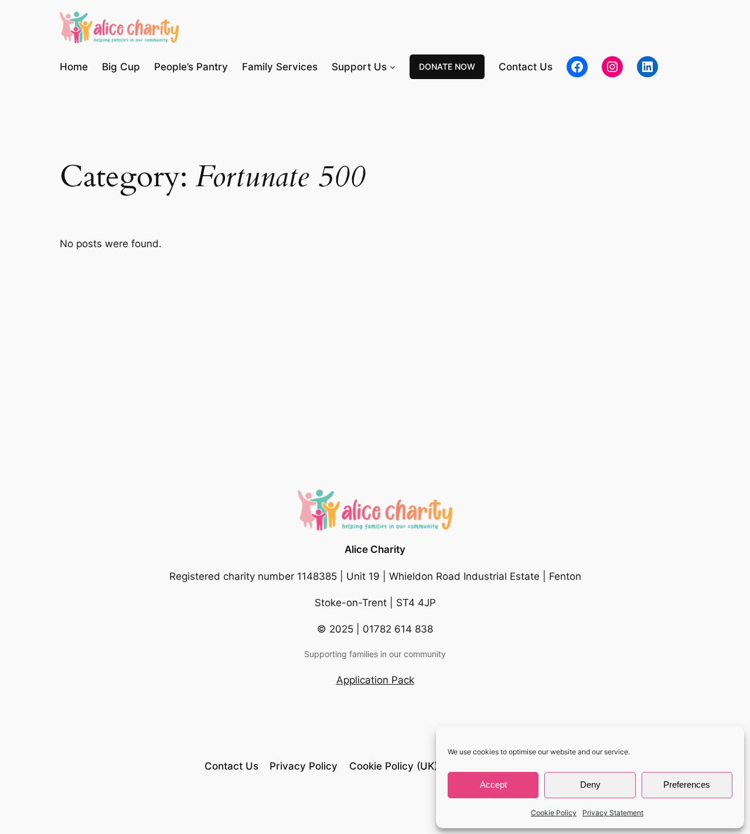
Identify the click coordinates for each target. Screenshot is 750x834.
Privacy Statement (612, 812)
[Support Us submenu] (393, 67)
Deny (590, 784)
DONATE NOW (447, 66)
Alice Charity (375, 549)
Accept (493, 784)
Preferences (686, 784)
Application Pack (375, 680)
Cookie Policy (554, 812)
